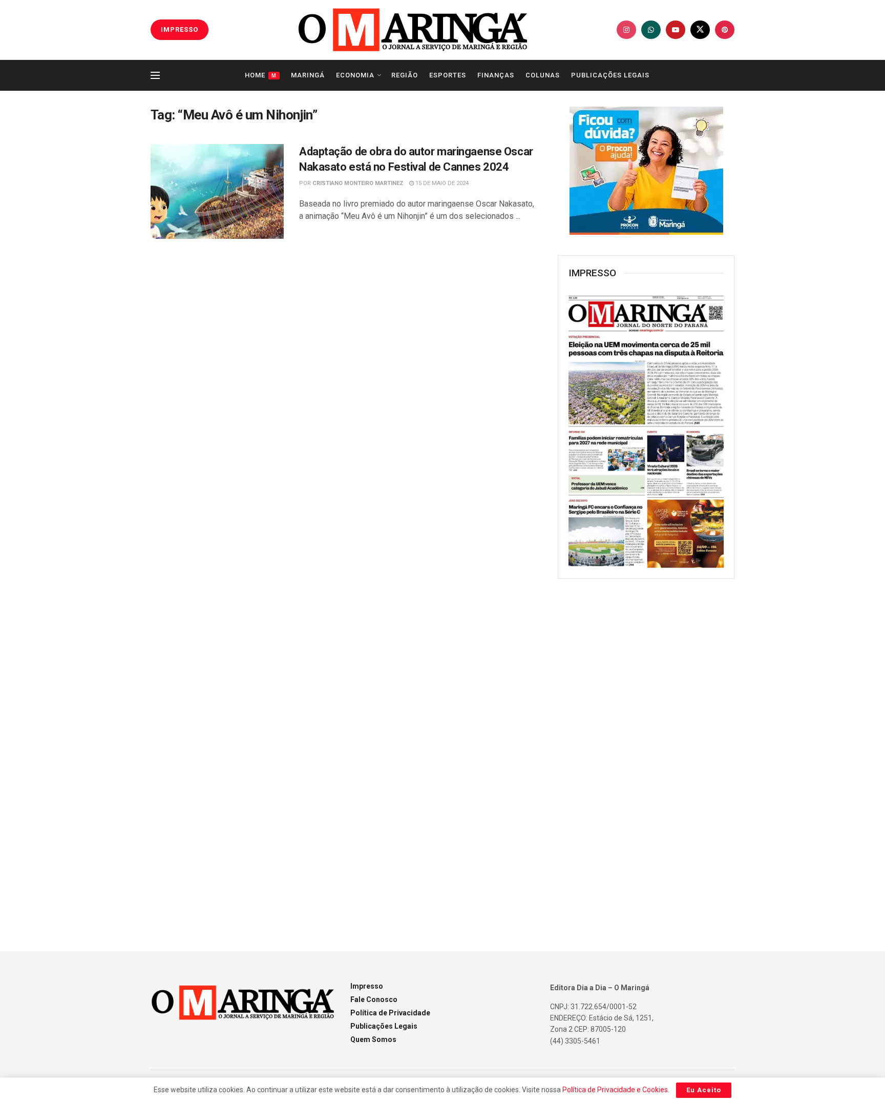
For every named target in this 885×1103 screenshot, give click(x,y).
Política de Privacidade (390, 1013)
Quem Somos (373, 1039)
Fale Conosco (373, 999)
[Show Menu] (155, 75)
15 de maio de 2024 (441, 183)
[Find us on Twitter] (700, 30)
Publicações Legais (610, 75)
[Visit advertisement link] (646, 171)
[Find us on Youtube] (675, 30)
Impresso (366, 986)
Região (404, 75)
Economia (355, 75)
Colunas (542, 75)
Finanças (495, 75)
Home (261, 75)
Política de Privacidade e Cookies (615, 1090)
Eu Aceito (703, 1090)
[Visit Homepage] (413, 29)
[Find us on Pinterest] (724, 30)
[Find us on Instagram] (626, 30)
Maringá (308, 75)
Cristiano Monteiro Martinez (358, 183)
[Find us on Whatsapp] (651, 30)
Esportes (447, 75)
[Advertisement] (646, 753)
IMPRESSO (179, 29)
